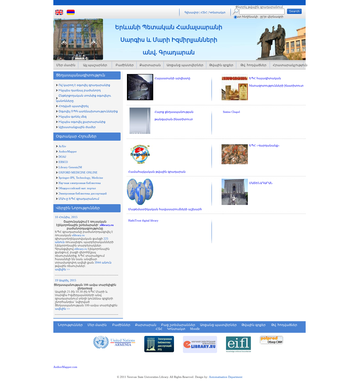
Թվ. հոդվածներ (253, 65)
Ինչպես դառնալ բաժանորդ (80, 90)
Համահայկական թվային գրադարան (157, 171)
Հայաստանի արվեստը (172, 78)
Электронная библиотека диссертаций (83, 193)
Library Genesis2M (70, 167)
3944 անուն (103, 262)
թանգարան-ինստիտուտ (174, 119)
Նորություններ (70, 325)
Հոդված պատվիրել (74, 106)
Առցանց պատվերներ (185, 65)
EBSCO (63, 162)
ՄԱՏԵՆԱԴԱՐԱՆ (261, 182)
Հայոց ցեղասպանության (174, 111)
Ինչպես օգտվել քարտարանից (82, 121)
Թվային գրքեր (221, 65)
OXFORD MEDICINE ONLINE (78, 172)
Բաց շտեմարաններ (178, 325)
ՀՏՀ (204, 12)
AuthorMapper (68, 151)
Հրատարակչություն (288, 65)
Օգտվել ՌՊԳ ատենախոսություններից (88, 111)
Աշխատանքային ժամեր (77, 127)
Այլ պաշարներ (95, 65)
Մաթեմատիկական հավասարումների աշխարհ (165, 209)
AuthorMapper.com (65, 366)
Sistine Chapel (231, 111)
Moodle (195, 329)
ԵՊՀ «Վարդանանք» (264, 145)
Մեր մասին (65, 65)
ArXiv (62, 146)
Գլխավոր (191, 12)
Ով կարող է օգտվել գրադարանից (84, 85)
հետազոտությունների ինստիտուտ (276, 85)
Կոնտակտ (217, 12)
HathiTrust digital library (143, 220)
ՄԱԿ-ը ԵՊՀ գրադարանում (79, 198)
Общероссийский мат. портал (77, 188)
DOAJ (62, 156)
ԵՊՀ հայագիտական (265, 78)
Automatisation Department (225, 376)
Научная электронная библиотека (80, 182)
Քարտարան (150, 65)
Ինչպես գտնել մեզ (72, 116)
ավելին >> (62, 269)
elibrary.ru (107, 224)
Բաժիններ (124, 65)
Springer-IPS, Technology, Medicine (81, 177)
